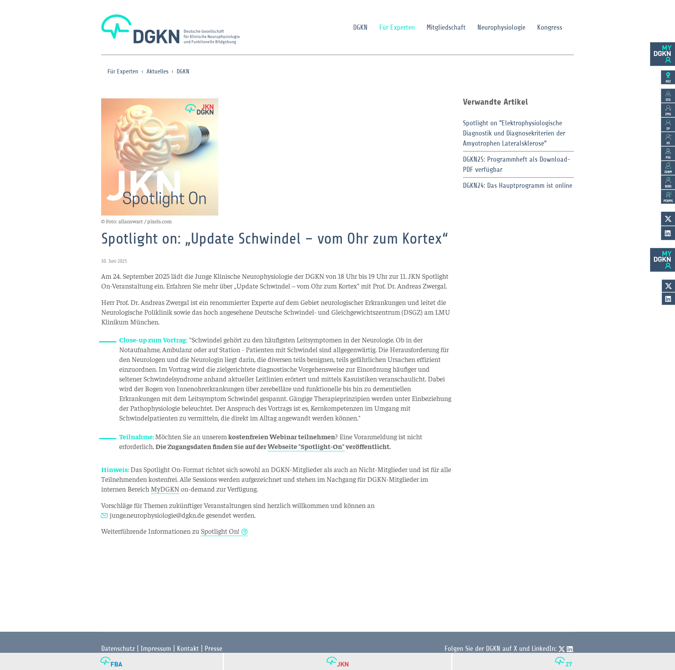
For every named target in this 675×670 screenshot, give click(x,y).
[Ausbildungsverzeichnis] (668, 77)
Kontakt (188, 648)
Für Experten (397, 27)
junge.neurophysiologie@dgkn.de (157, 514)
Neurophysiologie (501, 27)
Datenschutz (118, 648)
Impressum (156, 648)
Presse (213, 648)
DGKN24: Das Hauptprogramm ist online (517, 185)
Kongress (549, 27)
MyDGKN (165, 488)
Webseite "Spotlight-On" (306, 446)
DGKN (360, 27)
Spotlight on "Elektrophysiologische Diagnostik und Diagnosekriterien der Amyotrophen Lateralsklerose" (514, 133)
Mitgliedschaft (446, 27)
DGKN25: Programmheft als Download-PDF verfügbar (517, 164)
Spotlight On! (220, 530)
